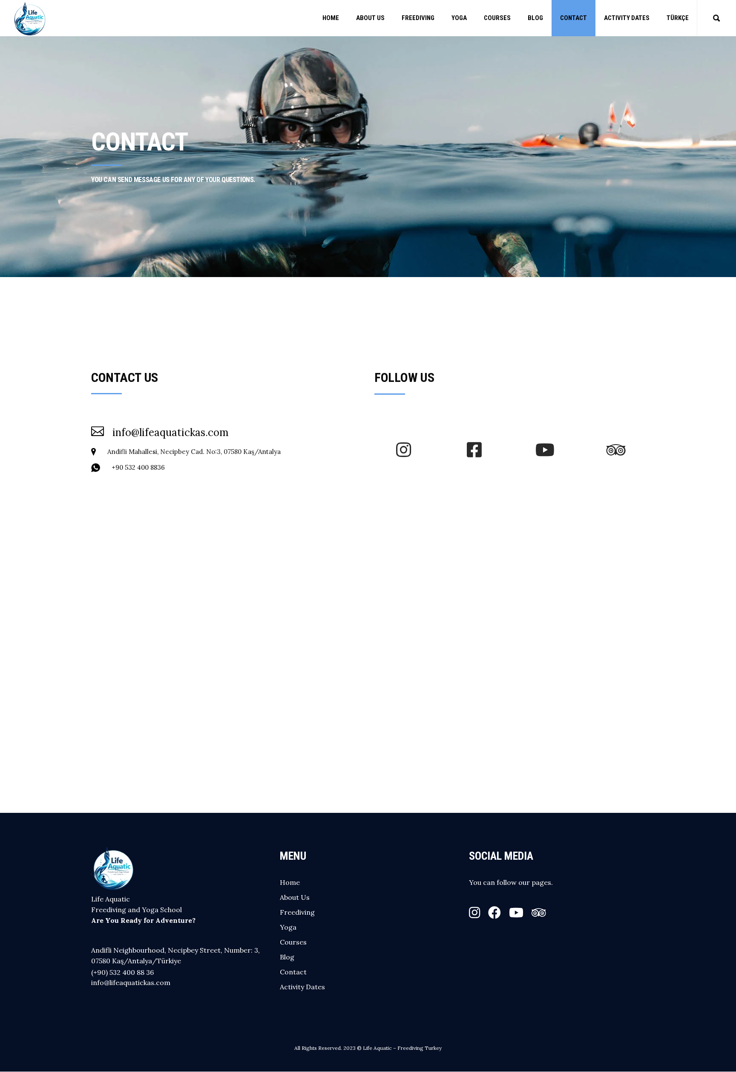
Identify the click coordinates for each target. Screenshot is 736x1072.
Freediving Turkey (419, 1048)
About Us (295, 897)
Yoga (288, 927)
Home (290, 882)
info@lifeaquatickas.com (130, 982)
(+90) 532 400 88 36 (122, 972)
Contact (293, 972)
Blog (287, 957)
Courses (293, 942)
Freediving (297, 912)
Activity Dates (302, 986)
